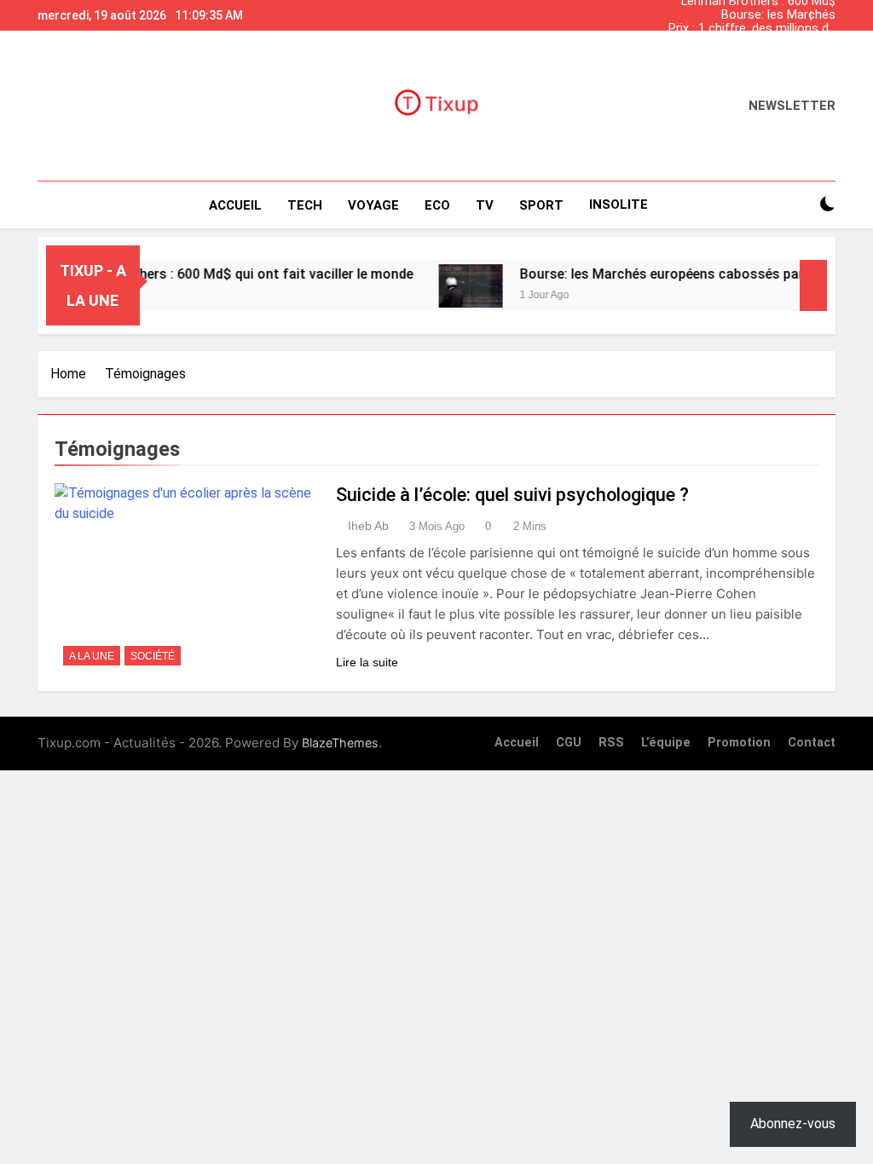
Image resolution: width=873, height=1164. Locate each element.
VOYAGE (373, 205)
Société (152, 656)
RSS (611, 742)
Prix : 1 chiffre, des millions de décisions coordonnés (751, 29)
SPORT (541, 205)
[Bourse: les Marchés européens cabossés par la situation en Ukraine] (457, 286)
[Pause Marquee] (813, 285)
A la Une (91, 656)
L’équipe (666, 742)
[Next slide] (826, 11)
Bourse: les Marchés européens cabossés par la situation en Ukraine (759, 15)
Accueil (235, 205)
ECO (437, 205)
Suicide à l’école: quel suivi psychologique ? (512, 494)
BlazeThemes (340, 742)
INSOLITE (618, 204)
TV (485, 205)
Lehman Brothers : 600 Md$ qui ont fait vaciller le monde (755, 56)
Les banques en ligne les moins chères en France (767, 42)
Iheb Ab (368, 526)
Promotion (739, 742)
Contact (811, 742)
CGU (568, 742)
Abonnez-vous (792, 1123)
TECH (304, 205)
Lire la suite (367, 662)
